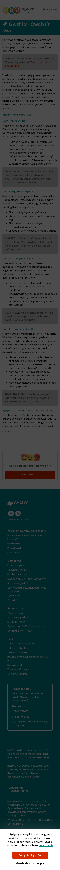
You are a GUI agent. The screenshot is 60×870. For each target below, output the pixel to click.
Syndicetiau (14, 595)
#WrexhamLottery (18, 519)
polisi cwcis (45, 845)
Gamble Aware (31, 776)
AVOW (29, 804)
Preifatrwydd (14, 548)
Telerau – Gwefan (17, 648)
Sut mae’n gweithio (18, 583)
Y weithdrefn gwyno (19, 669)
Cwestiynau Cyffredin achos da (25, 626)
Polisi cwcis (13, 552)
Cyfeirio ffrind (15, 600)
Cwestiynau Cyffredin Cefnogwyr (26, 578)
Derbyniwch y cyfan (30, 855)
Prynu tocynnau (16, 565)
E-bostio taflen (16, 621)
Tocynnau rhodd (17, 569)
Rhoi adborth (30, 474)
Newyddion (13, 543)
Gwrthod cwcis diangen (30, 863)
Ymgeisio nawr (15, 613)
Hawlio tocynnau (17, 574)
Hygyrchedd (14, 665)
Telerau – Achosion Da (20, 643)
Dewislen (51, 9)
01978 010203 (20, 711)
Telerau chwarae (17, 652)
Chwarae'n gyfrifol (17, 673)
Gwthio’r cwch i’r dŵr (19, 630)
